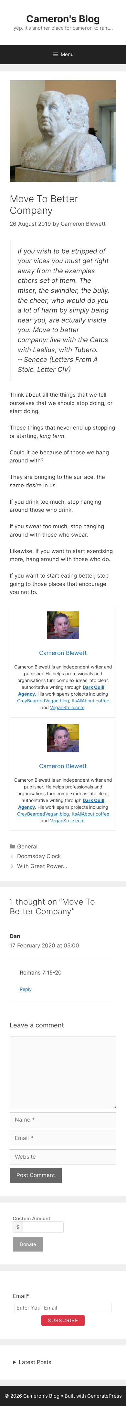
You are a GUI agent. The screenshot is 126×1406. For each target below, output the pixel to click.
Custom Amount (31, 1218)
